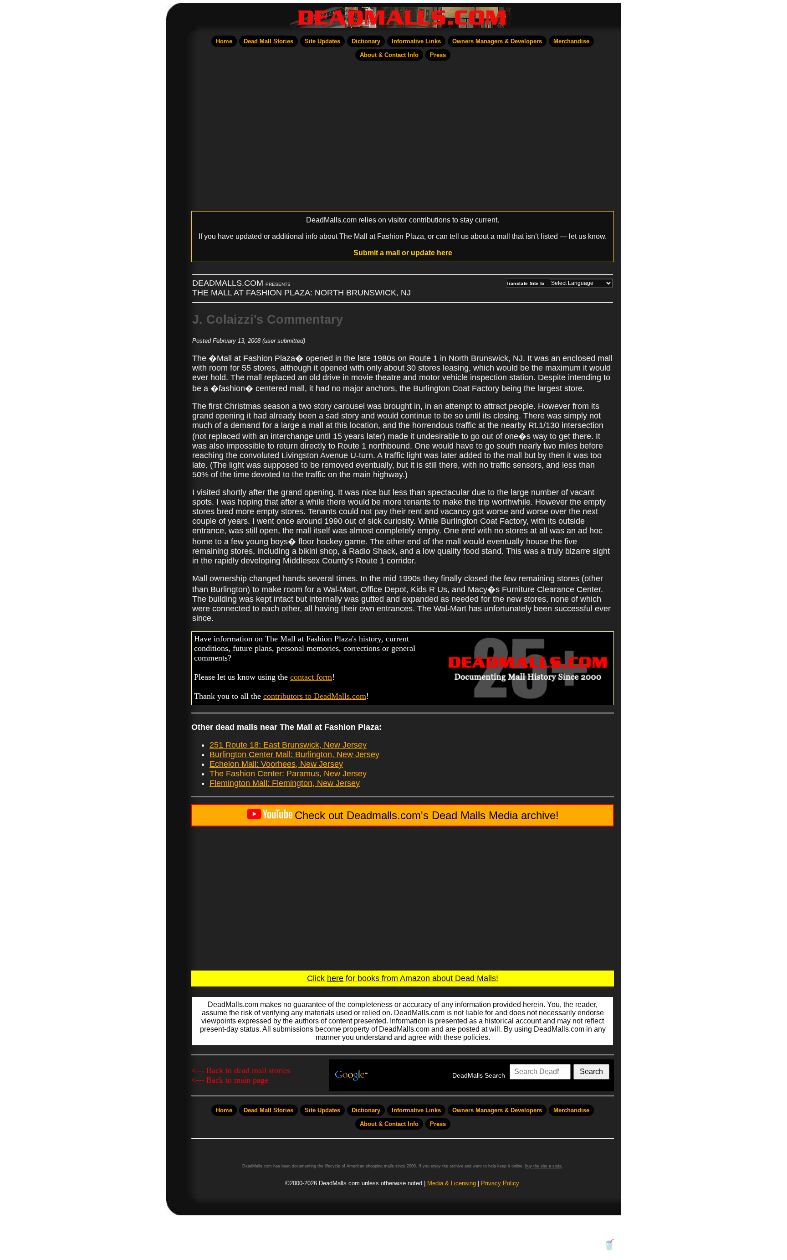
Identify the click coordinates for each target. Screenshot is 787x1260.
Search (591, 1071)
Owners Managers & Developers (497, 41)
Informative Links (416, 41)
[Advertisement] (402, 136)
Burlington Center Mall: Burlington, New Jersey (294, 754)
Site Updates (322, 41)
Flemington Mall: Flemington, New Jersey (285, 783)
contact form (311, 677)
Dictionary (366, 41)
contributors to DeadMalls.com (314, 696)
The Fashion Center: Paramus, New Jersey (288, 773)
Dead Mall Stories (268, 41)
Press (438, 55)
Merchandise (571, 41)
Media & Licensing (451, 1183)
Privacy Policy (500, 1183)
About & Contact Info (389, 55)
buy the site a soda (543, 1166)
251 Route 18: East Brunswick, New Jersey (288, 744)
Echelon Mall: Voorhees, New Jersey (276, 764)
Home (224, 41)
